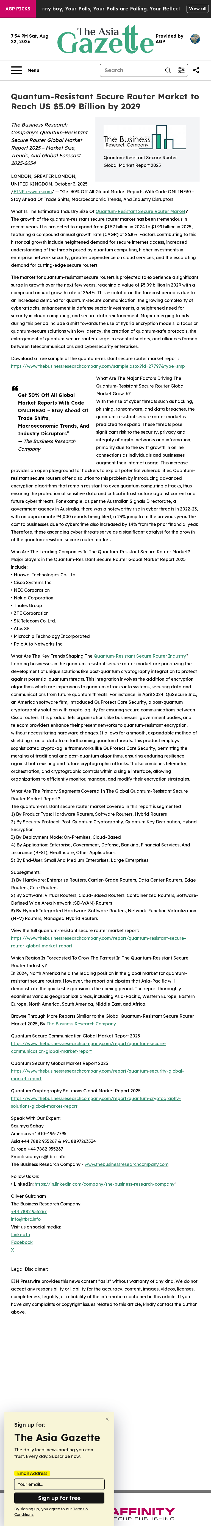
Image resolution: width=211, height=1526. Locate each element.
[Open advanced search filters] (181, 70)
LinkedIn (20, 1234)
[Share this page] (196, 70)
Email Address (32, 1473)
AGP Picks (17, 9)
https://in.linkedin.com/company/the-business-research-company (104, 1184)
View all (197, 8)
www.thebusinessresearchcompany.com (126, 1164)
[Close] (107, 1419)
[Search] (167, 70)
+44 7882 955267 (29, 1211)
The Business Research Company (81, 1023)
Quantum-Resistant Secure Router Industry (140, 656)
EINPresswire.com (32, 191)
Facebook (22, 1242)
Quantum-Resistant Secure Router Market (140, 211)
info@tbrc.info (26, 1219)
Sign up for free (59, 1497)
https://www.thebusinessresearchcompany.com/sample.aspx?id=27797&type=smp (98, 366)
